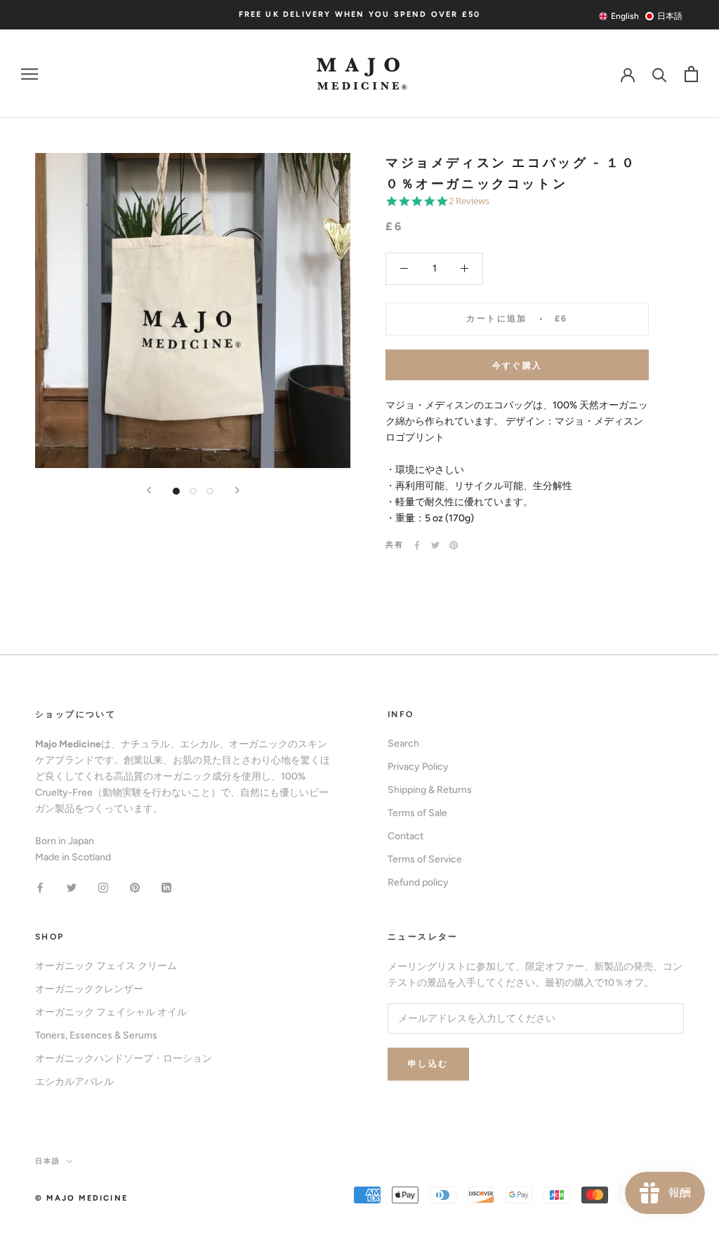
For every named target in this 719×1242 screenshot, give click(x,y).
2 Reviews (469, 201)
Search (403, 743)
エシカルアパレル (74, 1082)
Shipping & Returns (430, 790)
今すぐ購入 (517, 365)
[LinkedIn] (166, 887)
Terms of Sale (417, 813)
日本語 (47, 1161)
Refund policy (418, 882)
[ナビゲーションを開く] (29, 74)
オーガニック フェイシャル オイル (111, 1012)
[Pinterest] (453, 545)
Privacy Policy (418, 767)
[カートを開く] (691, 74)
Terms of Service (425, 859)
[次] (237, 490)
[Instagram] (103, 887)
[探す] (659, 74)
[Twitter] (435, 545)
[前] (149, 490)
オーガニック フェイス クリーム (106, 966)
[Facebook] (417, 545)
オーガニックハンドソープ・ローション (123, 1058)
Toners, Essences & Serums (96, 1035)
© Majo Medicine (81, 1198)
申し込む (428, 1064)
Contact (405, 836)
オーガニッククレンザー (89, 989)
